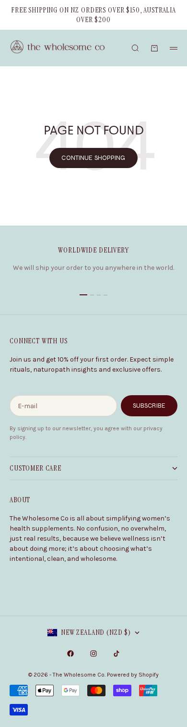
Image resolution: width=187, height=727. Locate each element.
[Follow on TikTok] (116, 653)
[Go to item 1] (83, 294)
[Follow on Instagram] (93, 653)
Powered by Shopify (133, 674)
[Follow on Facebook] (70, 653)
